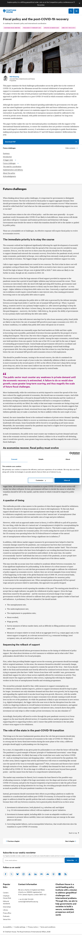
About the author (9, 173)
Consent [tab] (14, 459)
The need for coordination (12, 166)
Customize (39, 480)
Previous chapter (14, 841)
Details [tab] (41, 459)
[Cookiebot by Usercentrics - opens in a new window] (71, 453)
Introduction (7, 157)
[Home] (9, 11)
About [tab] (68, 459)
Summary (6, 153)
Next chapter (69, 841)
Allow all (67, 480)
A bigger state (8, 160)
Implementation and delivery (13, 170)
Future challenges (9, 163)
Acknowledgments (9, 176)
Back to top (73, 833)
